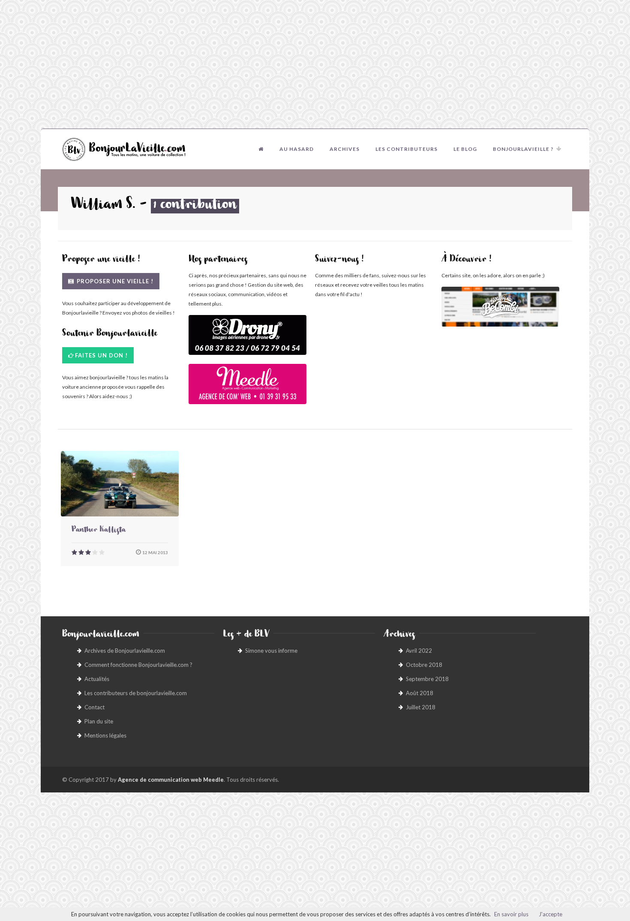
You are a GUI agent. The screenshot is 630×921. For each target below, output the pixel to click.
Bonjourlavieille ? (523, 149)
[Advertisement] (315, 64)
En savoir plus (511, 914)
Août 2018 (419, 693)
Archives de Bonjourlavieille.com (124, 650)
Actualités (96, 678)
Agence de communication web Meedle (171, 779)
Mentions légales (105, 735)
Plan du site (98, 721)
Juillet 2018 (420, 707)
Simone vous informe (271, 650)
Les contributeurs (406, 149)
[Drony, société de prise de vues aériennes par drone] (247, 339)
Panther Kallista (99, 530)
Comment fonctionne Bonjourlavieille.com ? (138, 664)
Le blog (465, 149)
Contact (94, 707)
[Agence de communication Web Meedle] (247, 388)
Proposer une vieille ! (114, 281)
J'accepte (550, 914)
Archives (345, 149)
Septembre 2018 (427, 678)
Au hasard (296, 149)
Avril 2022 (419, 650)
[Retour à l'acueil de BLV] (261, 149)
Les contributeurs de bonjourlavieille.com (135, 693)
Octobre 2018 (424, 664)
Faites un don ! (101, 355)
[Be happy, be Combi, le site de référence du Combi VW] (500, 307)
